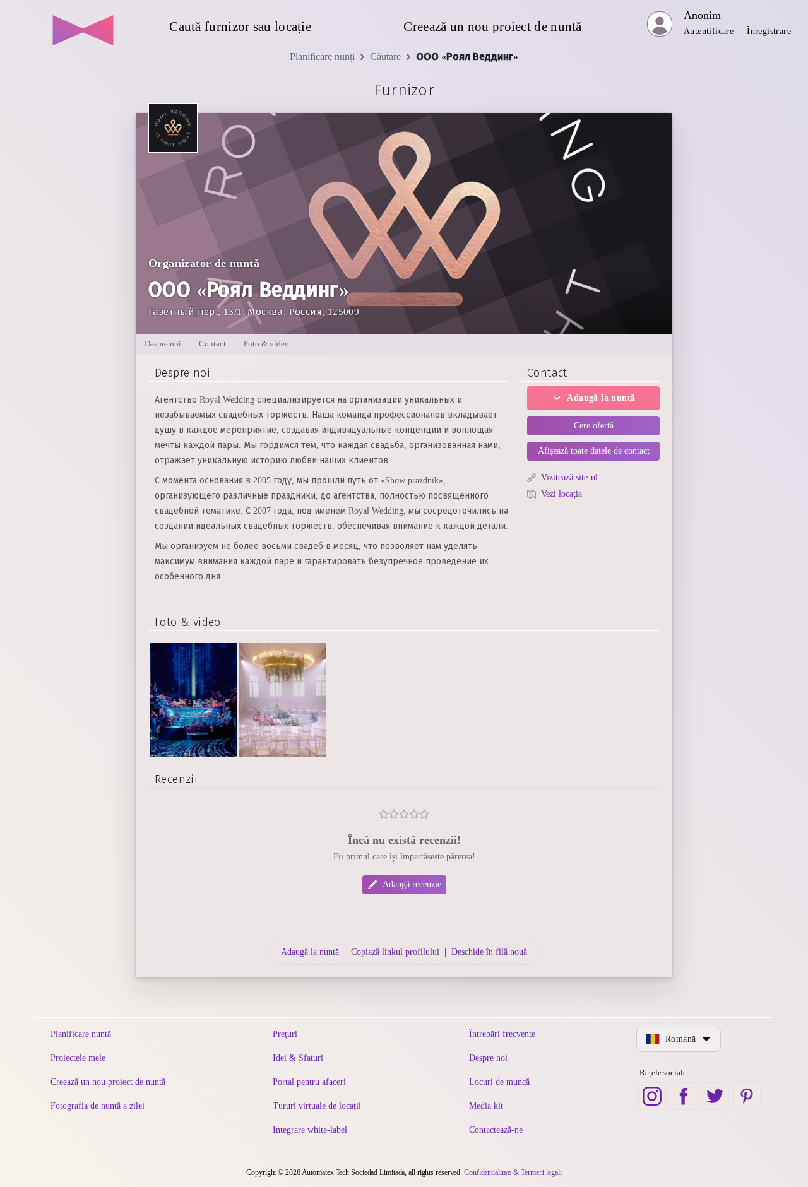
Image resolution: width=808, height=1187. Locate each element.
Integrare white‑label (310, 1130)
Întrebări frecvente (502, 1034)
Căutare (385, 56)
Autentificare (709, 31)
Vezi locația (561, 494)
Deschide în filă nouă (489, 952)
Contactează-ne (496, 1130)
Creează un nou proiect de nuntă (107, 1082)
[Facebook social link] (684, 1096)
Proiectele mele (77, 1058)
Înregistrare (769, 31)
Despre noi (488, 1058)
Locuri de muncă (499, 1082)
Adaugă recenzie (412, 884)
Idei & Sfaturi (298, 1058)
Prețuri (285, 1034)
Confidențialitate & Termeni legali (513, 1172)
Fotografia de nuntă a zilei (97, 1106)
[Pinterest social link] (747, 1096)
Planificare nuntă (80, 1034)
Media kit (486, 1106)
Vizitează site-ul (569, 477)
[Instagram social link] (652, 1096)
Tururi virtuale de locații (317, 1106)
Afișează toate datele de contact (594, 451)
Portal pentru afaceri (309, 1082)
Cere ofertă (594, 425)
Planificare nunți (322, 56)
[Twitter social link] (715, 1096)
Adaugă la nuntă (601, 398)
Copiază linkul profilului (395, 952)
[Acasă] (83, 25)
